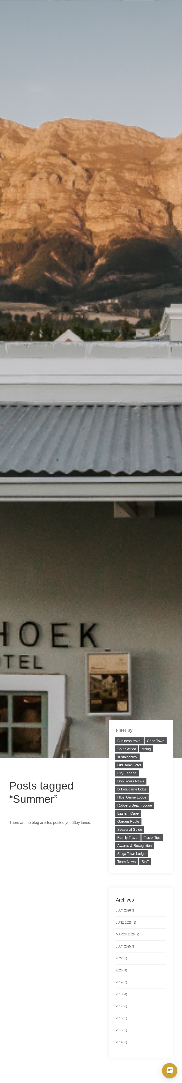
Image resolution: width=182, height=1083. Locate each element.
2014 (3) (121, 1042)
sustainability (127, 757)
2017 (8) (121, 1006)
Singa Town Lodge (131, 854)
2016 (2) (121, 1018)
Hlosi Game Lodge (131, 797)
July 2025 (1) (125, 946)
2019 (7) (121, 982)
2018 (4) (121, 994)
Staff (145, 862)
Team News (126, 862)
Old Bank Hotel (129, 765)
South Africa (126, 749)
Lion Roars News (130, 781)
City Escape (126, 773)
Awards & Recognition (134, 846)
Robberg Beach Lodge (134, 805)
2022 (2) (121, 958)
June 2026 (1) (126, 922)
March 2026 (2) (127, 934)
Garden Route (128, 821)
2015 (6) (121, 1030)
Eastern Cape (128, 813)
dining (146, 749)
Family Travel (127, 837)
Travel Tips (152, 837)
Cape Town (155, 741)
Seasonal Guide (129, 829)
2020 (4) (121, 970)
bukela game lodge (131, 789)
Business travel (129, 741)
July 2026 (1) (125, 910)
